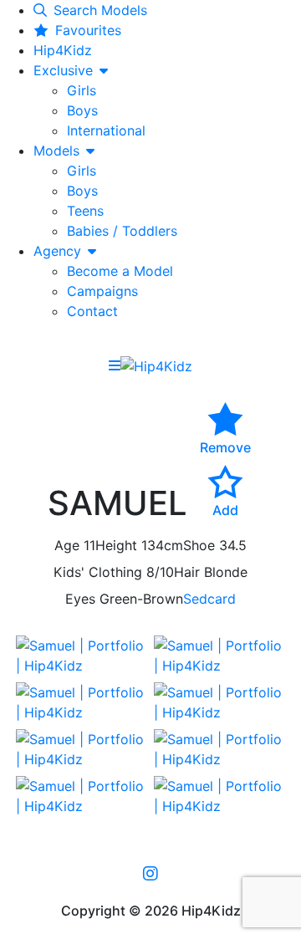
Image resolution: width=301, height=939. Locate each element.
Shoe (199, 545)
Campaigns (102, 291)
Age (66, 545)
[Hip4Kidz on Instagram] (150, 873)
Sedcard (209, 598)
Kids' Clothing (98, 572)
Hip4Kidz (62, 50)
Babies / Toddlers (122, 230)
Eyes (80, 598)
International (106, 130)
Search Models (100, 10)
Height (116, 545)
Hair (187, 572)
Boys (82, 110)
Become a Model (120, 271)
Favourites (88, 30)
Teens (85, 210)
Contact (92, 311)
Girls (81, 90)
